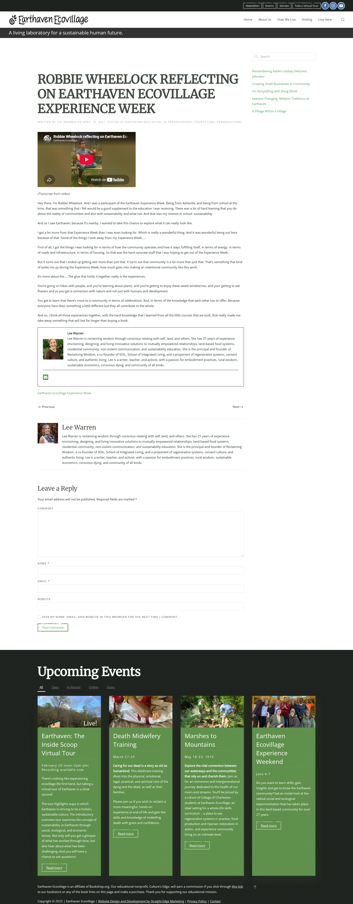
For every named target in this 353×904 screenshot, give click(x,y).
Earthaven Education (143, 122)
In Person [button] (74, 687)
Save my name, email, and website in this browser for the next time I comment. (109, 617)
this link (237, 886)
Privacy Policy (197, 901)
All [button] (41, 687)
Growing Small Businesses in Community (281, 84)
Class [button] (55, 687)
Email (44, 581)
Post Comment (53, 627)
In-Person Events (178, 122)
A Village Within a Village (269, 111)
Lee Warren (66, 122)
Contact (215, 901)
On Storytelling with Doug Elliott (274, 91)
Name (43, 563)
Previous (48, 407)
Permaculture (229, 122)
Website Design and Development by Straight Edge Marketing (141, 901)
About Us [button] (264, 19)
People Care (205, 122)
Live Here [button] (325, 19)
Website (44, 599)
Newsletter (252, 6)
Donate (284, 6)
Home (248, 19)
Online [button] (93, 687)
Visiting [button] (307, 19)
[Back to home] (49, 19)
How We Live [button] (286, 19)
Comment (46, 508)
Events (269, 6)
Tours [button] (111, 687)
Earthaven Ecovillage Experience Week (64, 393)
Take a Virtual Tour (306, 6)
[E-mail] (45, 378)
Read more (54, 868)
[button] (343, 19)
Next (236, 407)
